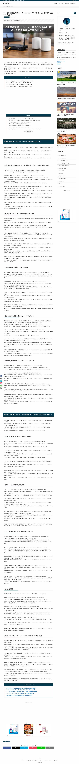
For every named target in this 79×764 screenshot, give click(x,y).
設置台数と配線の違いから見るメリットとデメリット (21, 126)
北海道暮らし (7, 3)
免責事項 (59, 64)
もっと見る (28, 131)
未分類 (60, 183)
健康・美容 (61, 173)
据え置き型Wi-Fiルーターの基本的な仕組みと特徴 (21, 122)
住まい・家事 (61, 170)
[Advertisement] (28, 101)
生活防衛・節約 (62, 186)
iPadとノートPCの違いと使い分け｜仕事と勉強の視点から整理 (20, 689)
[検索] (75, 0)
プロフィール (24, 760)
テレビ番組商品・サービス (64, 163)
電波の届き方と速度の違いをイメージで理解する (20, 125)
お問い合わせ (34, 760)
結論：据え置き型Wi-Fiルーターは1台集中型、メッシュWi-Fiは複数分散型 (25, 120)
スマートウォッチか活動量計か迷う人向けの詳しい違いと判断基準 (21, 688)
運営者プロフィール (61, 61)
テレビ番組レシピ (62, 158)
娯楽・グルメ (61, 181)
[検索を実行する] (75, 13)
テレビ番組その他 (62, 155)
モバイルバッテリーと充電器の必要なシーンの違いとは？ (19, 695)
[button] (7, 748)
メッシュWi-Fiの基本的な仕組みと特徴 (18, 123)
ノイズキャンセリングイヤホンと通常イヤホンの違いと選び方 (20, 693)
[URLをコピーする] (50, 748)
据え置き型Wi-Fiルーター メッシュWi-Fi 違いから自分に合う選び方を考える (26, 129)
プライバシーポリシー (49, 760)
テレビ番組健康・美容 (63, 160)
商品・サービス (7, 741)
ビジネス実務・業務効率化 (64, 165)
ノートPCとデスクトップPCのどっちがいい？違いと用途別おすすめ (21, 691)
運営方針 (59, 62)
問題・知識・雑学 (62, 178)
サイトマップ (41, 760)
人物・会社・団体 (62, 168)
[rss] (73, 0)
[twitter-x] (72, 0)
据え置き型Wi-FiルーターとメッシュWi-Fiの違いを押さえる (22, 118)
